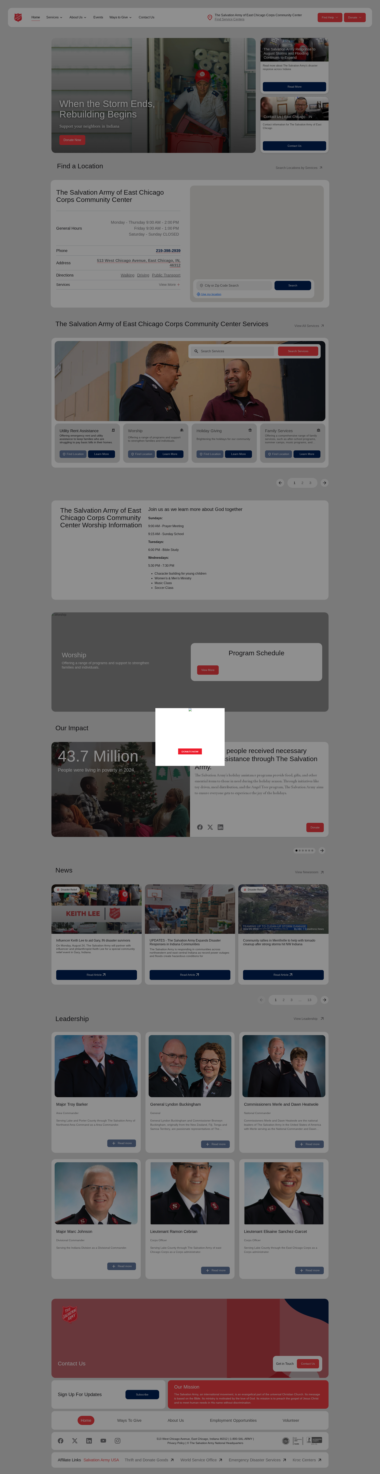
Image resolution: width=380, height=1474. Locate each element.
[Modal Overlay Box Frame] (190, 737)
